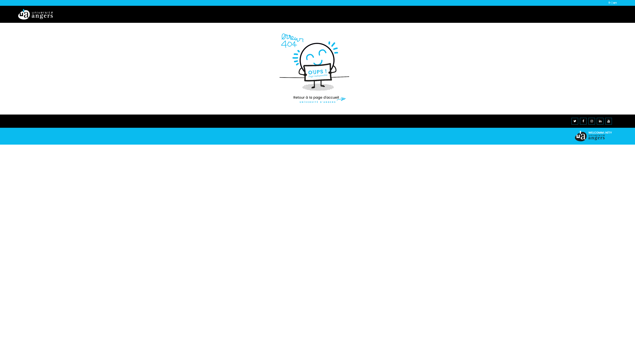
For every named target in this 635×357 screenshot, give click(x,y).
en (615, 2)
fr (610, 2)
